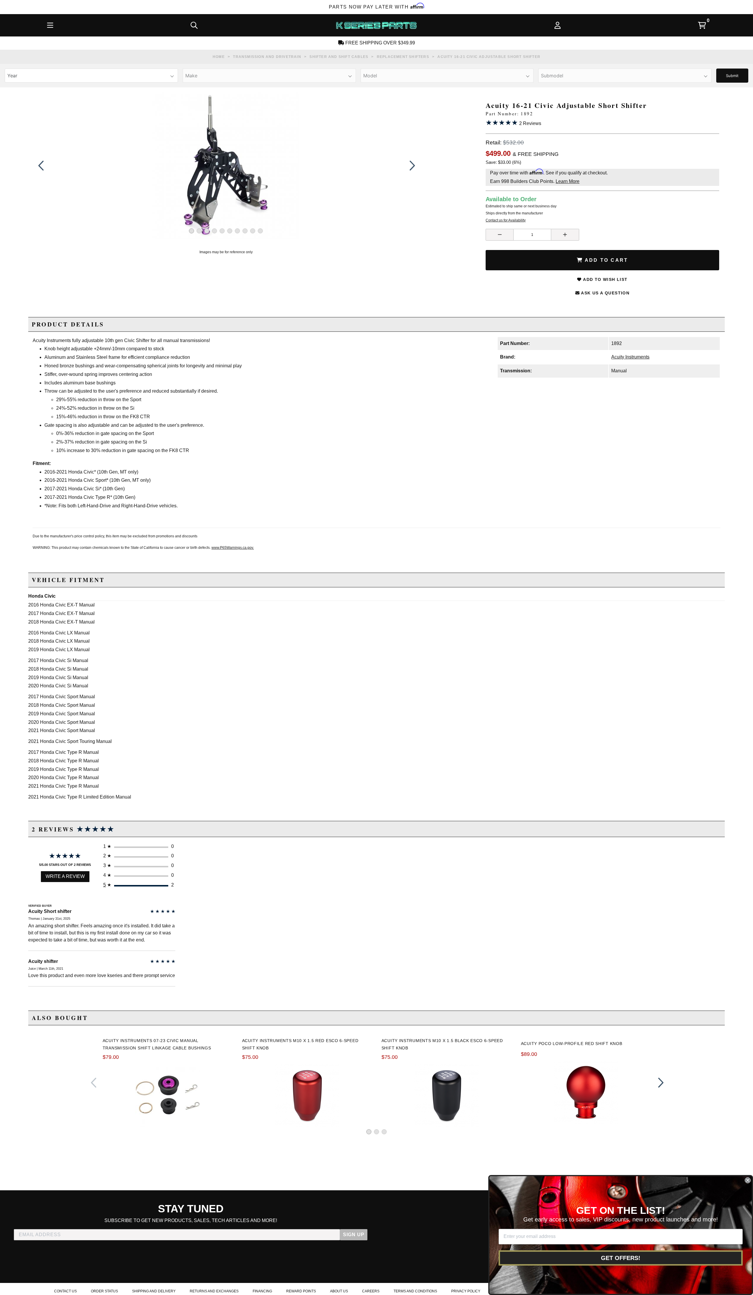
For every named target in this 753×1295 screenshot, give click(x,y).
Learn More (567, 181)
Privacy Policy (465, 1291)
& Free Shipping (536, 154)
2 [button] (199, 231)
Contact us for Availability (506, 220)
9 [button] (252, 231)
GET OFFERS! (620, 1258)
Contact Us (65, 1291)
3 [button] (206, 231)
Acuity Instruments (630, 356)
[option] (226, 165)
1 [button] (191, 231)
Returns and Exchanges (214, 1291)
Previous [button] (41, 165)
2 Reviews (513, 122)
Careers (370, 1291)
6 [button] (229, 231)
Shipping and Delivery (154, 1291)
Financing (262, 1291)
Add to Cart (605, 260)
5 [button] (222, 231)
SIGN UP (353, 1234)
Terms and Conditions (415, 1291)
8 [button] (245, 231)
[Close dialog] (748, 1180)
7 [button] (237, 231)
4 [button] (214, 231)
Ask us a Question (604, 293)
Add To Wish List (605, 279)
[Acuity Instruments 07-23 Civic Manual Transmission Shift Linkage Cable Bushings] (167, 1095)
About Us (339, 1291)
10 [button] (260, 231)
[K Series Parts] (376, 25)
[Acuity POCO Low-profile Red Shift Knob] (586, 1092)
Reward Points (301, 1291)
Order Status (104, 1291)
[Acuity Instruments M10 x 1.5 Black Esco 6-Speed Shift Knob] (446, 1095)
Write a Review (65, 876)
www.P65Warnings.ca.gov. (232, 548)
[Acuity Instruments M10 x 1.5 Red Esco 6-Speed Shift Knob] (307, 1095)
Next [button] (411, 165)
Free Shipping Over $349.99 (379, 42)
